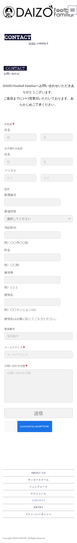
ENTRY (38, 507)
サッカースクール (38, 480)
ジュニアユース (38, 486)
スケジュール (38, 493)
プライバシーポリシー (38, 514)
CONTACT (38, 500)
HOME (32, 43)
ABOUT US (38, 473)
